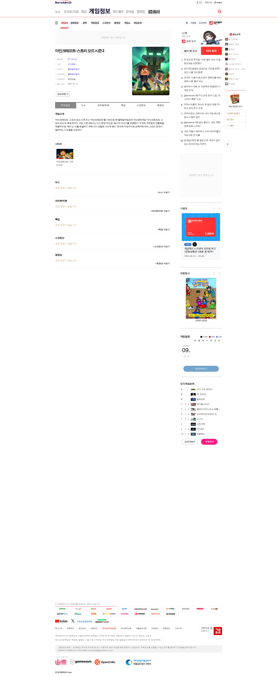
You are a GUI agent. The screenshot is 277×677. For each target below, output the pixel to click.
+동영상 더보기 (162, 263)
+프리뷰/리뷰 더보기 (160, 211)
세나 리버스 (233, 54)
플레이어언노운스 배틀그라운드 (212, 409)
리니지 (200, 419)
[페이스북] (86, 621)
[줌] (125, 608)
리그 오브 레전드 (205, 389)
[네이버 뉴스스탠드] (103, 621)
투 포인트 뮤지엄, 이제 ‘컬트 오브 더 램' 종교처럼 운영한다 (202, 61)
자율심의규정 (141, 628)
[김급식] (94, 613)
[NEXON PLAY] (140, 608)
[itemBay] (171, 608)
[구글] (78, 608)
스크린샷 (141, 105)
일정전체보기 (201, 369)
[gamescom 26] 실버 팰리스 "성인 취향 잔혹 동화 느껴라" (202, 124)
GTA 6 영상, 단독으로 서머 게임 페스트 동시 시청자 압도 (202, 115)
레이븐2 (232, 59)
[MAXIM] (186, 608)
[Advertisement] (42, 49)
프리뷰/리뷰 (103, 105)
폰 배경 (231, 84)
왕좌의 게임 (233, 44)
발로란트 (201, 399)
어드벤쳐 (72, 64)
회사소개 (58, 628)
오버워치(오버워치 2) (206, 414)
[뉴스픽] (125, 613)
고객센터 (154, 628)
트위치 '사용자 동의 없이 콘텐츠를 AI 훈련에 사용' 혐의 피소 (202, 79)
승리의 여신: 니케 (236, 69)
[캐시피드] (155, 613)
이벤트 (183, 208)
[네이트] (110, 608)
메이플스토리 (203, 404)
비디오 (74, 59)
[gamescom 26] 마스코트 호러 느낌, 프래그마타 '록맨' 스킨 (203, 97)
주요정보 (65, 105)
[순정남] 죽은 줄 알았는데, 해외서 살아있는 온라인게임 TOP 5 (202, 142)
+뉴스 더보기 (163, 192)
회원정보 (166, 628)
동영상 (160, 105)
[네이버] (63, 608)
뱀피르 (231, 49)
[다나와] (155, 608)
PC (69, 59)
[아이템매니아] (78, 613)
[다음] (94, 608)
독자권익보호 (126, 628)
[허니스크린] (110, 613)
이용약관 (93, 628)
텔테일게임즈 (74, 69)
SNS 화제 (211, 50)
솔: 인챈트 (233, 39)
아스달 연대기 (234, 64)
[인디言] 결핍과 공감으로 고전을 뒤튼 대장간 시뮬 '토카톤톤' (203, 70)
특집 (123, 105)
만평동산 (185, 273)
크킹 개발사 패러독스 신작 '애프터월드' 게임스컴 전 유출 (202, 133)
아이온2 (200, 429)
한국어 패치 (233, 79)
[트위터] (74, 621)
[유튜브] (63, 621)
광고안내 (82, 628)
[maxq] (200, 608)
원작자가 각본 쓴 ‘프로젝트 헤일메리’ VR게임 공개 (203, 88)
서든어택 (201, 424)
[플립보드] (140, 613)
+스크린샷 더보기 (161, 246)
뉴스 (83, 105)
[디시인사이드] (171, 613)
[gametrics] (63, 613)
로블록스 (201, 434)
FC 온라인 (201, 394)
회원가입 (208, 2)
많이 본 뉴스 (190, 50)
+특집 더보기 (163, 229)
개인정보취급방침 (109, 628)
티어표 (231, 74)
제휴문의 (70, 628)
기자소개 (178, 628)
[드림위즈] (214, 608)
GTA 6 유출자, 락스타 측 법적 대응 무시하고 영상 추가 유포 (202, 106)
